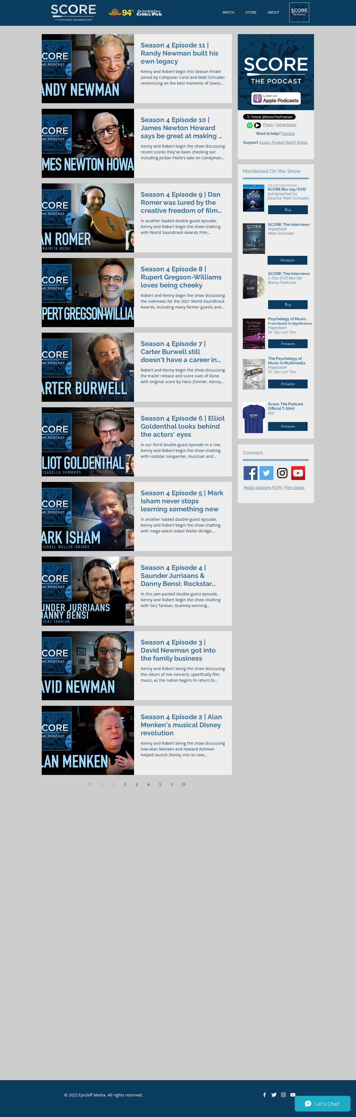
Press (268, 124)
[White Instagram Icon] (283, 1095)
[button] (273, 12)
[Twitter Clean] (274, 1095)
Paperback (277, 229)
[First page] (90, 784)
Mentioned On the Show (272, 171)
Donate (288, 133)
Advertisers (286, 124)
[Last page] (184, 784)
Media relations (257, 487)
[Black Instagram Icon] (282, 473)
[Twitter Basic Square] (266, 473)
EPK (278, 487)
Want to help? (269, 133)
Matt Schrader (281, 233)
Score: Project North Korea (283, 142)
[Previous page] (102, 784)
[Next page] (172, 784)
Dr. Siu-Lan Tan (282, 332)
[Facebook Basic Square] (251, 473)
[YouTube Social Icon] (298, 473)
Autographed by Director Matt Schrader (288, 195)
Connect (253, 453)
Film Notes (295, 487)
